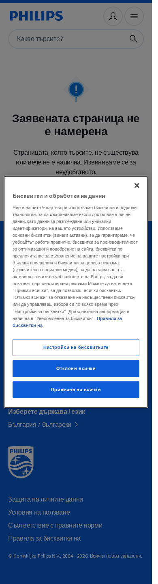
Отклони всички (76, 368)
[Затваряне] (137, 186)
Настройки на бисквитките (76, 347)
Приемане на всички (76, 389)
